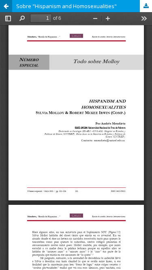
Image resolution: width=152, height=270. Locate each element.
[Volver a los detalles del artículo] (6, 6)
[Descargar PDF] (146, 6)
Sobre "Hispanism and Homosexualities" (66, 6)
